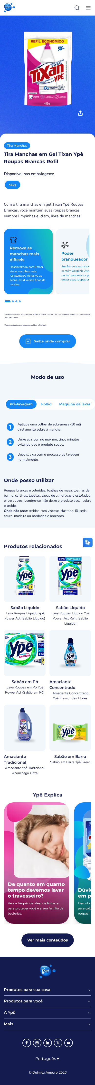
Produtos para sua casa (27, 990)
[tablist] (50, 404)
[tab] (7, 301)
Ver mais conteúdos (47, 940)
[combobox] (47, 1059)
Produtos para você (23, 1001)
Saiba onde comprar (52, 341)
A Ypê (9, 1013)
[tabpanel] (47, 470)
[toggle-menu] (87, 8)
